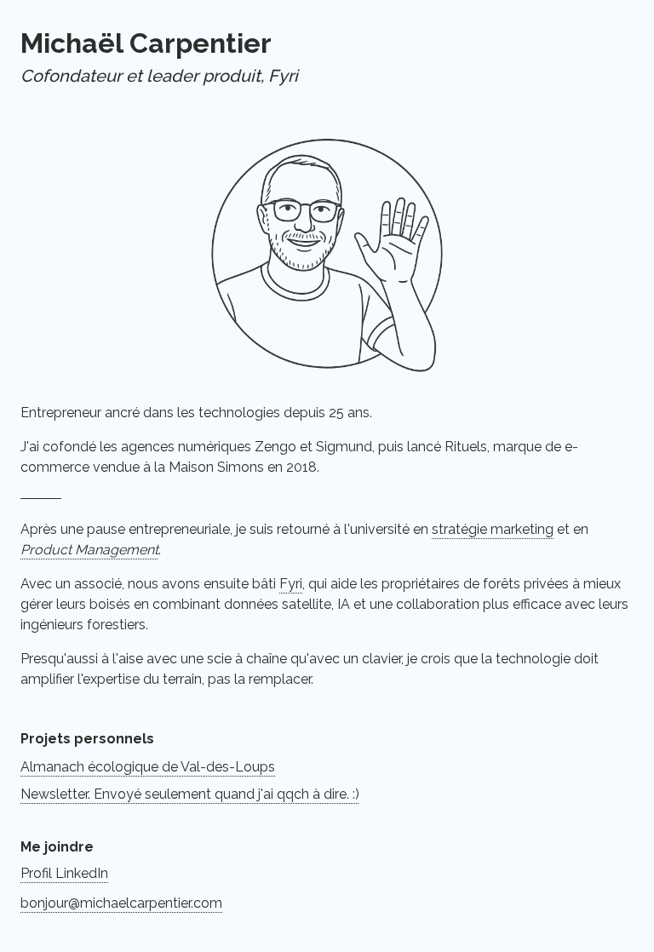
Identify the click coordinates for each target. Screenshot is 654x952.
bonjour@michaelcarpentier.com (121, 903)
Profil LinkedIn (64, 873)
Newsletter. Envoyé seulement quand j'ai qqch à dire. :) (189, 794)
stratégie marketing (493, 529)
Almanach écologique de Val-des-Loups (147, 767)
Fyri (290, 584)
